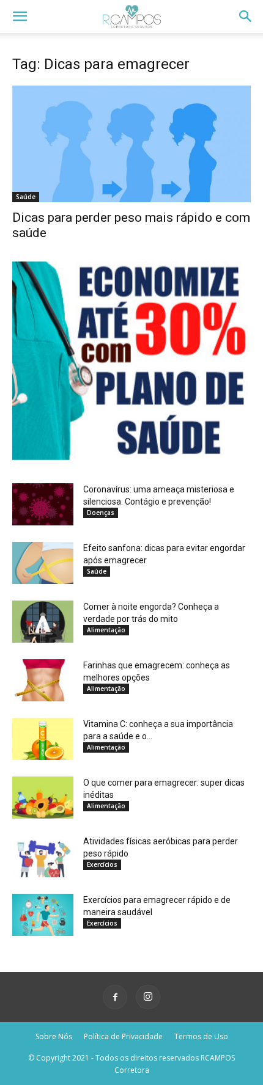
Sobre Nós (53, 1036)
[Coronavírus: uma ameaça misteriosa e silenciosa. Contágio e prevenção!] (42, 504)
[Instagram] (148, 997)
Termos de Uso (201, 1036)
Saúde (25, 196)
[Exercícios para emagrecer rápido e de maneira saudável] (42, 915)
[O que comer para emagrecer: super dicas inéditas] (42, 797)
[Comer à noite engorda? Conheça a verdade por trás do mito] (42, 622)
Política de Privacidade (123, 1036)
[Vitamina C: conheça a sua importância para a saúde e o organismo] (42, 739)
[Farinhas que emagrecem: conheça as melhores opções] (42, 680)
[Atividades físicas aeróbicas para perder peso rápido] (42, 856)
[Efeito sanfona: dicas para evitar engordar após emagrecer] (42, 563)
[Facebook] (115, 997)
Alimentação (106, 630)
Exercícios (102, 864)
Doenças (100, 512)
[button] (19, 16)
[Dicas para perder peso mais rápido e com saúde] (131, 144)
